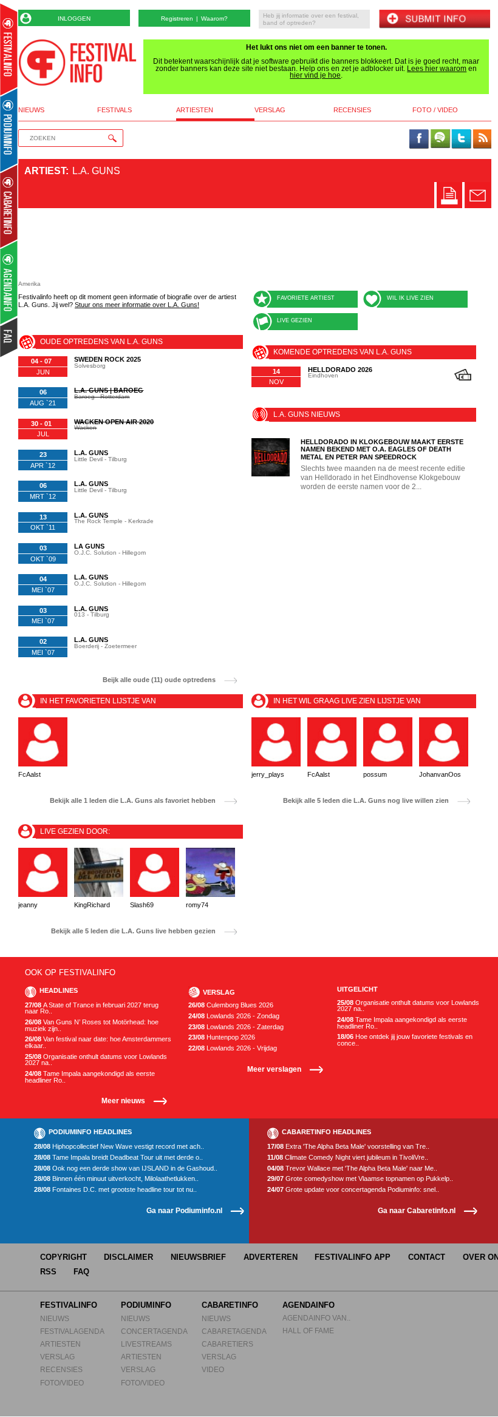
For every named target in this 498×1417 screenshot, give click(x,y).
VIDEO (213, 1369)
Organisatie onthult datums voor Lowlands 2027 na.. (96, 1059)
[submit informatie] (434, 20)
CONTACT (426, 1257)
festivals (114, 110)
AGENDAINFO (308, 1305)
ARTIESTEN (60, 1344)
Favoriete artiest (306, 298)
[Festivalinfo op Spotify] (440, 139)
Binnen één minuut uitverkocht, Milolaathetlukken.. (116, 1178)
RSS (48, 1271)
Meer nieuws (123, 1100)
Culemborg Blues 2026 (230, 1005)
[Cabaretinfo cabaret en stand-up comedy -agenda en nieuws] (9, 205)
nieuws (31, 110)
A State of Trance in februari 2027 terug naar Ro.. (92, 1008)
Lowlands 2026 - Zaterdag (236, 1027)
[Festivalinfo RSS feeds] (482, 139)
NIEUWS (54, 1318)
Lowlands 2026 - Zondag (233, 1016)
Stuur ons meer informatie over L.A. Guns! (137, 304)
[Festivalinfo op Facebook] (419, 139)
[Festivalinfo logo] (77, 62)
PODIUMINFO (146, 1305)
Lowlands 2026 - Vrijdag (232, 1048)
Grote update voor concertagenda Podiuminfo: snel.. (353, 1189)
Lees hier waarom (436, 68)
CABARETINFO (230, 1305)
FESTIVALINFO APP (353, 1257)
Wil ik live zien (410, 298)
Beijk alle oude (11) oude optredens (159, 680)
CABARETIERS (227, 1344)
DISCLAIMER (128, 1257)
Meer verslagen (274, 1069)
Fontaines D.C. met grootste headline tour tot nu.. (115, 1189)
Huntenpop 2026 (221, 1037)
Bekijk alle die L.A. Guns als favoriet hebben (133, 800)
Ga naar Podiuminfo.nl (184, 1210)
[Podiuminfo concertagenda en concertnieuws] (9, 129)
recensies (352, 110)
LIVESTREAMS (146, 1344)
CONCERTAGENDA (154, 1331)
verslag (269, 110)
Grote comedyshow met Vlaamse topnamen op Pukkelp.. (360, 1178)
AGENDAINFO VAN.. (316, 1318)
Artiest (45, 171)
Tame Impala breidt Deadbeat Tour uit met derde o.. (118, 1157)
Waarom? (214, 18)
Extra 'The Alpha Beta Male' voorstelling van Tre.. (348, 1146)
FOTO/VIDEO (62, 1383)
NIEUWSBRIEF (198, 1257)
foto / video (435, 110)
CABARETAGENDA (234, 1331)
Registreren (177, 18)
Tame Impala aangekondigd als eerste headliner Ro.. (90, 1076)
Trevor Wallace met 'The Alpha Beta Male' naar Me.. (352, 1168)
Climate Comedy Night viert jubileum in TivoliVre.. (347, 1157)
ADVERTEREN (271, 1257)
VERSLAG (57, 1357)
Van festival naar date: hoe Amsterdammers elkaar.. (98, 1042)
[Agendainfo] (9, 282)
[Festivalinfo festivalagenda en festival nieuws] (9, 49)
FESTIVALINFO (68, 1305)
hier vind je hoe (315, 75)
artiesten (194, 110)
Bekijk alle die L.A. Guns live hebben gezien (133, 931)
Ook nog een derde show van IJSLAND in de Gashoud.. (125, 1168)
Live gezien (294, 320)
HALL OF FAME (308, 1330)
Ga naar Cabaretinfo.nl (416, 1210)
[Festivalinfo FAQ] (9, 337)
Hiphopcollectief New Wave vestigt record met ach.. (119, 1146)
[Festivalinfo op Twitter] (461, 139)
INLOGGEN (74, 18)
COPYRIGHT (63, 1257)
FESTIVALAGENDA (72, 1331)
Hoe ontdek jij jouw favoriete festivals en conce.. (404, 1039)
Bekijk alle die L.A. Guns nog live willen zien (366, 800)
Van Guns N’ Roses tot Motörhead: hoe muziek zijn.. (92, 1025)
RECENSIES (61, 1369)
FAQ (81, 1271)
